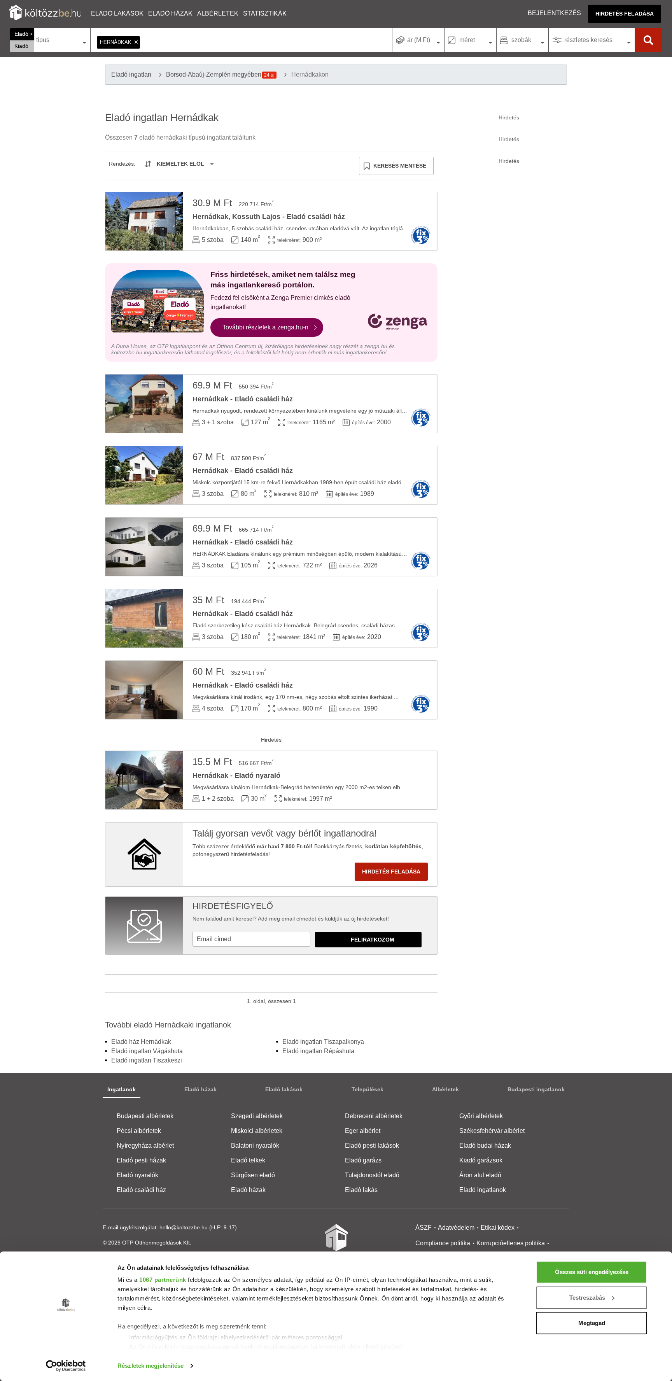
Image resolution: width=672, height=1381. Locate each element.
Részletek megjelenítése (150, 1365)
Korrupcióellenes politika (510, 1243)
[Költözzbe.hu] (45, 13)
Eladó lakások (117, 13)
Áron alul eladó (480, 1175)
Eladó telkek (248, 1160)
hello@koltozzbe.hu (183, 1227)
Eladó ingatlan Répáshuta (318, 1051)
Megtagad (591, 1323)
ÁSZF (423, 1227)
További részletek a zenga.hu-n (265, 327)
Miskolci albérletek (256, 1130)
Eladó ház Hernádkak (141, 1041)
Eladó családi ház (141, 1190)
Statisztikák (265, 13)
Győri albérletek (481, 1116)
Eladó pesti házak (141, 1160)
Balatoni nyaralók (255, 1145)
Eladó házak (170, 13)
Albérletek (217, 13)
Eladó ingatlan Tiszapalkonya (323, 1041)
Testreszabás (587, 1297)
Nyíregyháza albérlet (145, 1145)
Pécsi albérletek (139, 1130)
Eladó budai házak (485, 1145)
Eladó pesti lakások (372, 1145)
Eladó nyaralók (137, 1175)
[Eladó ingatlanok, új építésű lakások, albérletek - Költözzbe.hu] (336, 1243)
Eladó (21, 34)
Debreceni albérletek (373, 1116)
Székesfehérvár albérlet (492, 1130)
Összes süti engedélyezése (591, 1272)
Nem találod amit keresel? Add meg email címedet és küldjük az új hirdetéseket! (290, 918)
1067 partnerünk (162, 1279)
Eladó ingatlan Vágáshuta (147, 1051)
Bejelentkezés (554, 13)
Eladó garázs (363, 1160)
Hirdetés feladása (624, 14)
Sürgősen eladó (253, 1175)
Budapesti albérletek (145, 1116)
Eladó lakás (361, 1190)
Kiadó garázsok (480, 1160)
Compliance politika (442, 1243)
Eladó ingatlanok (482, 1190)
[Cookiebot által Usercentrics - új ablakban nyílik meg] (66, 1366)
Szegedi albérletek (257, 1116)
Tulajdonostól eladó (372, 1175)
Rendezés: (122, 164)
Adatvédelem (456, 1227)
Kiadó (21, 46)
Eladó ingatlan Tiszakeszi (146, 1060)
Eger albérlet (362, 1130)
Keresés (648, 40)
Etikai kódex (497, 1227)
